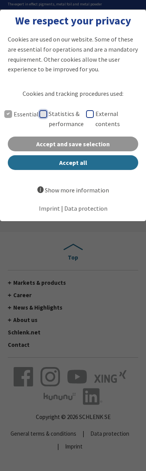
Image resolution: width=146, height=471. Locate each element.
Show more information (77, 190)
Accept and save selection (73, 144)
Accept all (73, 162)
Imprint (49, 208)
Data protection (85, 208)
